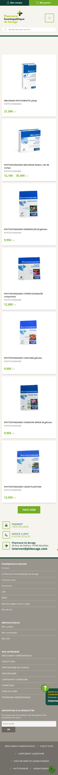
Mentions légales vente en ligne (16, 603)
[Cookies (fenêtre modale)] (52, 769)
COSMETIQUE (8, 685)
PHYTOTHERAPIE (20, 768)
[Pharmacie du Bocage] (14, 17)
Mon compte (16, 2)
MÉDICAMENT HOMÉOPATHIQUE (17, 655)
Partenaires (7, 585)
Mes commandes (9, 632)
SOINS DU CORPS (9, 691)
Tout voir (29, 509)
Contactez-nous (9, 580)
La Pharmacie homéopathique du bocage (20, 574)
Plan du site (7, 609)
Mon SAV (6, 638)
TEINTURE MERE (9, 673)
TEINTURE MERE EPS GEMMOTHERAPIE (31, 761)
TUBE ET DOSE (8, 661)
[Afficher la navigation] (49, 18)
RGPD (4, 597)
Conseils (5, 568)
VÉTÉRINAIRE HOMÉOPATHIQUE (16, 697)
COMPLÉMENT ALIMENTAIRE (15, 679)
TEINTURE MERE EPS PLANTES (15, 667)
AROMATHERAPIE (41, 768)
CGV (4, 591)
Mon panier (45, 2)
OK (8, 729)
